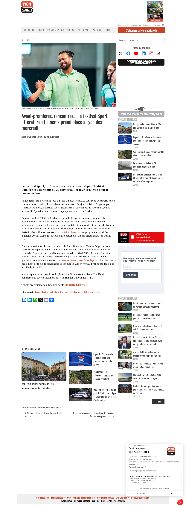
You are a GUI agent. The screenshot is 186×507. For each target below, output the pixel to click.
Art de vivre (83, 29)
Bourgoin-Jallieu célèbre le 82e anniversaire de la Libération (38, 386)
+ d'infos (158, 401)
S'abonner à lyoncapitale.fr (141, 30)
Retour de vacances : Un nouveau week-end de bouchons (148, 365)
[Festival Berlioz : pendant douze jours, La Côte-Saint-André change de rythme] (125, 389)
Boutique (156, 25)
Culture (71, 29)
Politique (97, 29)
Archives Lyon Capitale (140, 497)
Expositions (46, 407)
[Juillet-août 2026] (155, 11)
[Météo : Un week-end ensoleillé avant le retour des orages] (125, 377)
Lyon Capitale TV (122, 497)
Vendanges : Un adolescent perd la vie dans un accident (103, 375)
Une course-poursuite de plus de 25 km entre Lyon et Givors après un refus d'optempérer (104, 395)
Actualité (33, 407)
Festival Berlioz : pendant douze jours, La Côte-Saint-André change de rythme (148, 389)
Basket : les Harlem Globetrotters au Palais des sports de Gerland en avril (67, 292)
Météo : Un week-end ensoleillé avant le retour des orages (147, 376)
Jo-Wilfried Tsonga (69, 232)
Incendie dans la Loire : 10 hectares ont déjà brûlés (144, 164)
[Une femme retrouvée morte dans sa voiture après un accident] (125, 306)
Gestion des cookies (105, 497)
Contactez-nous (42, 497)
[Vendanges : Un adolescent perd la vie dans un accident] (80, 382)
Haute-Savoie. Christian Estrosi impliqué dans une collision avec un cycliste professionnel (147, 341)
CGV (69, 497)
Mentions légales (58, 497)
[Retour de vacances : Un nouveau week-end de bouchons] (125, 366)
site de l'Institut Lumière (76, 284)
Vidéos (107, 29)
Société (40, 29)
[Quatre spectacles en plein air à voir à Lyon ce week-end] (125, 329)
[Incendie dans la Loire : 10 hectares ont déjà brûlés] (125, 166)
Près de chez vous (55, 29)
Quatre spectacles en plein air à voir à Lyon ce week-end (147, 327)
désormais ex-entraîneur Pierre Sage (77, 260)
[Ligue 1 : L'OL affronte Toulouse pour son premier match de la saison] (80, 365)
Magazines (147, 25)
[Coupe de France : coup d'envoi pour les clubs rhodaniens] (125, 317)
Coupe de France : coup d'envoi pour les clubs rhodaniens (147, 316)
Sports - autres (56, 407)
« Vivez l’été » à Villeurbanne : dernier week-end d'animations (147, 353)
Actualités (29, 29)
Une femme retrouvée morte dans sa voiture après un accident (148, 305)
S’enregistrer (135, 25)
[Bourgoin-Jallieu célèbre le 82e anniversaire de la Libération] (44, 380)
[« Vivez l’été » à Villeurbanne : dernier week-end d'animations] (125, 355)
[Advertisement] (69, 161)
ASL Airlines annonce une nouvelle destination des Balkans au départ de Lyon (93, 414)
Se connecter (123, 25)
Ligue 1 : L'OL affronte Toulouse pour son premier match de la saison (103, 359)
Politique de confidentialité (84, 497)
